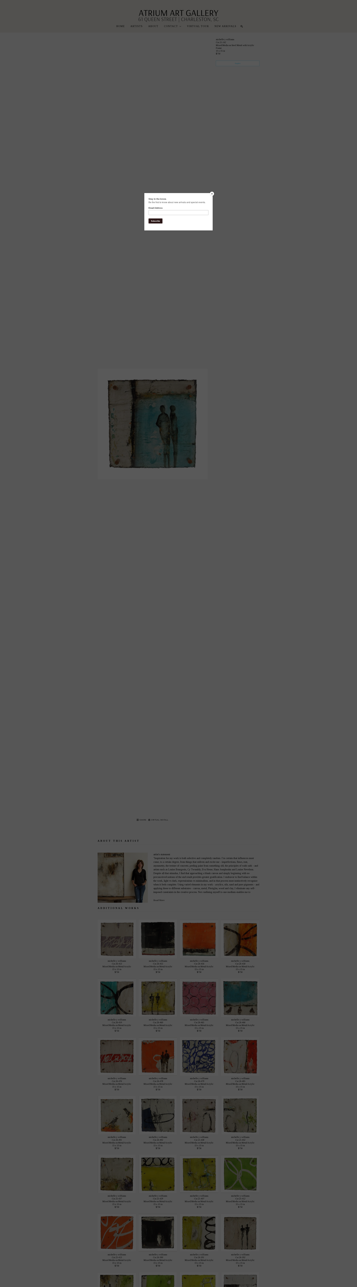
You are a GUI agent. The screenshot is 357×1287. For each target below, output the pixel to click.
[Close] (212, 194)
